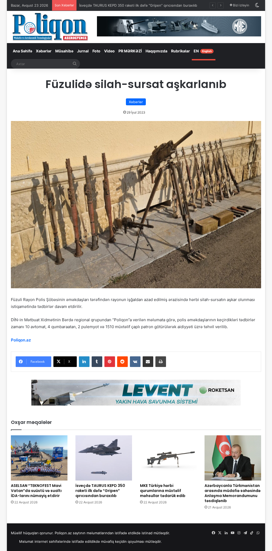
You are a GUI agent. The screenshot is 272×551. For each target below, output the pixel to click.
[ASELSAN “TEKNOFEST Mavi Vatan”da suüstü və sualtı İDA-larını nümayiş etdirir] (39, 458)
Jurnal (83, 51)
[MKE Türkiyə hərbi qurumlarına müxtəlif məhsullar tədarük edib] (168, 458)
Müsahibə (64, 51)
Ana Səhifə (22, 51)
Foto (96, 51)
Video (109, 51)
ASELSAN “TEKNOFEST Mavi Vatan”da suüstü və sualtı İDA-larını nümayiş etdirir (36, 490)
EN (203, 51)
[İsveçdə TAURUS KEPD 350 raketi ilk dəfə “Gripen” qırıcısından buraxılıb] (103, 458)
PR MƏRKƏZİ (130, 51)
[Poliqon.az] (50, 26)
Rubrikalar (180, 51)
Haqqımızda (156, 51)
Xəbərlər (44, 51)
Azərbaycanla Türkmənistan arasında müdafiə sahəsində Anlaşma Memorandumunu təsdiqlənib (233, 493)
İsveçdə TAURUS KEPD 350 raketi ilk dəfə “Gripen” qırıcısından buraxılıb (138, 5)
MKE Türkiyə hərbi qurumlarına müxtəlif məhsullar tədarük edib (162, 490)
